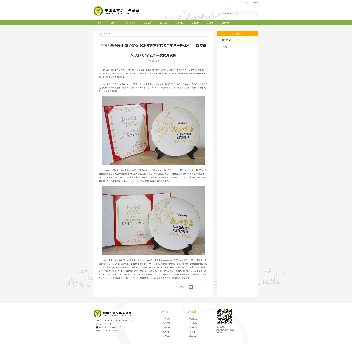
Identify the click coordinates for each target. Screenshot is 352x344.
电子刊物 (166, 336)
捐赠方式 (147, 23)
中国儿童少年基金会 (117, 11)
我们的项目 (130, 23)
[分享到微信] (191, 287)
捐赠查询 (193, 336)
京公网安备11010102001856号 (110, 327)
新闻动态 (226, 40)
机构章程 (166, 323)
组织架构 (166, 327)
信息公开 (163, 23)
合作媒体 (195, 23)
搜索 (256, 13)
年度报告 (193, 319)
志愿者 (210, 23)
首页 (99, 23)
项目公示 (193, 332)
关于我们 (113, 23)
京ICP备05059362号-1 (104, 324)
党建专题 (225, 23)
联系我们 (166, 332)
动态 (108, 34)
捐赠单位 (179, 23)
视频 (224, 47)
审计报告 (193, 327)
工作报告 (193, 323)
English (254, 3)
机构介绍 (166, 319)
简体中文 (244, 3)
